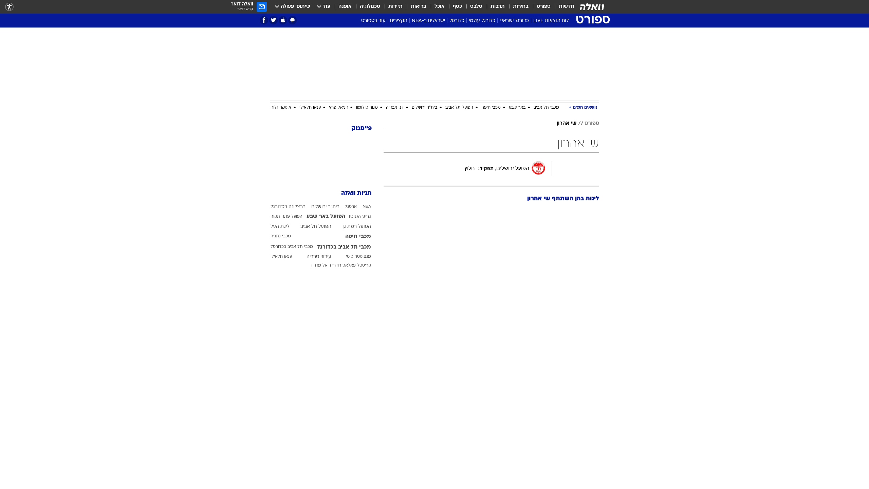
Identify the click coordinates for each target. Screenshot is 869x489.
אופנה (345, 6)
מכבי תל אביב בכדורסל (292, 247)
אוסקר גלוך (281, 108)
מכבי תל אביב (546, 108)
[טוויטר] (273, 20)
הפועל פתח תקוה (286, 217)
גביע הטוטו (360, 217)
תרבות (498, 6)
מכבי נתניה (281, 236)
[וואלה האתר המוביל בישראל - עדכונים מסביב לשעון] (592, 6)
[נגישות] (9, 7)
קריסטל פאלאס (357, 266)
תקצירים (398, 21)
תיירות (395, 6)
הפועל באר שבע (326, 216)
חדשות (566, 6)
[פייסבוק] (264, 20)
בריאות (418, 6)
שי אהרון (566, 123)
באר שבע (517, 108)
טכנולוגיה (370, 6)
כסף (457, 6)
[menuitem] (562, 7)
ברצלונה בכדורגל (288, 207)
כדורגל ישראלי (514, 21)
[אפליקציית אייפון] (283, 20)
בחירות (521, 6)
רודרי (336, 266)
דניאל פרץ (338, 108)
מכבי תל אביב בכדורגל (344, 247)
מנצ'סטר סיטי (358, 257)
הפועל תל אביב (459, 108)
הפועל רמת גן (357, 226)
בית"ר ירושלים (424, 108)
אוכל (439, 6)
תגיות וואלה (356, 193)
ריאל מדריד (320, 266)
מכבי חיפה (491, 108)
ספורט (544, 6)
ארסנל (351, 207)
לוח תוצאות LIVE (551, 21)
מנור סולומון (367, 108)
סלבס (476, 6)
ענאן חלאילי (310, 108)
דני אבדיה (395, 108)
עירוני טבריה (319, 257)
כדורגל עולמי (482, 21)
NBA (367, 207)
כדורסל (456, 21)
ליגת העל (280, 226)
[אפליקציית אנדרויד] (292, 20)
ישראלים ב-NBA (428, 21)
